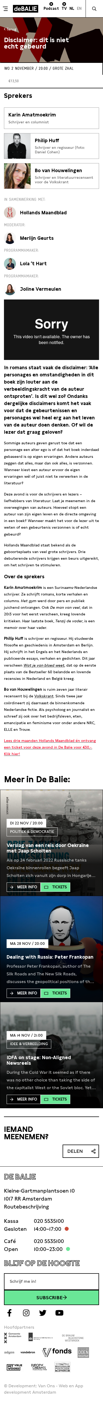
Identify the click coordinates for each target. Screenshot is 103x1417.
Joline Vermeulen (40, 289)
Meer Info (27, 887)
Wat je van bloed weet (44, 665)
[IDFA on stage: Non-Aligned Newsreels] (51, 1060)
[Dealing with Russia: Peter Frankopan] (50, 957)
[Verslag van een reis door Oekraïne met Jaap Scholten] (51, 848)
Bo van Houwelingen (58, 170)
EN (79, 8)
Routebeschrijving (26, 1206)
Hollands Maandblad (43, 212)
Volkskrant (44, 696)
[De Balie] (25, 9)
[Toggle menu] (6, 9)
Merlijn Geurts (37, 238)
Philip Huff (47, 140)
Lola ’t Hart (33, 263)
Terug (10, 29)
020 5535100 (49, 1221)
